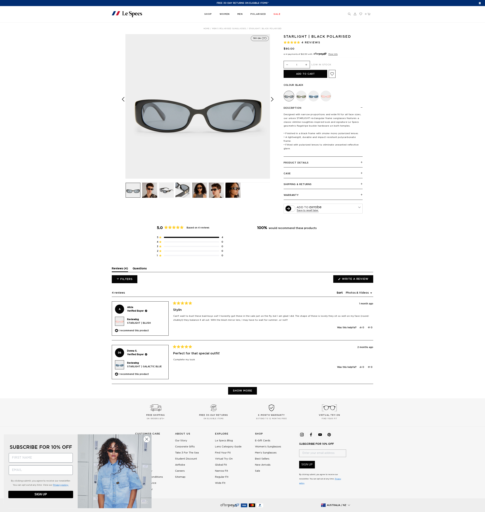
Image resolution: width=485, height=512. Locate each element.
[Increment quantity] (306, 65)
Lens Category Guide (228, 447)
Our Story (181, 440)
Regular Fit (221, 477)
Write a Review (357, 280)
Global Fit (221, 465)
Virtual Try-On (224, 459)
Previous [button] (123, 109)
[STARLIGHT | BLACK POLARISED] (289, 96)
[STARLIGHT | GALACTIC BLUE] (313, 96)
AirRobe (180, 465)
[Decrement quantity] (287, 65)
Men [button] (240, 14)
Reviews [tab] (120, 269)
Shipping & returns (298, 184)
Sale (257, 471)
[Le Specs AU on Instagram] (302, 435)
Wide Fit (220, 483)
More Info (333, 54)
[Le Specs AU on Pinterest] (329, 435)
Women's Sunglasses (268, 447)
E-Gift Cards (262, 440)
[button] (349, 14)
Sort (340, 293)
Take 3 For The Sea (187, 453)
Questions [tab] (140, 269)
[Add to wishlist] (332, 74)
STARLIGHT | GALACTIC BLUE (144, 366)
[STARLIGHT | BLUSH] (326, 96)
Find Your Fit (223, 453)
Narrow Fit (221, 471)
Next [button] (272, 109)
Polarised (258, 14)
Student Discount (186, 459)
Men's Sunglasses (266, 453)
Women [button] (225, 14)
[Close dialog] (146, 439)
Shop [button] (208, 14)
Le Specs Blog (224, 440)
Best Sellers (262, 459)
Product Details (296, 163)
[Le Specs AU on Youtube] (320, 435)
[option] (197, 106)
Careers (180, 471)
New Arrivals (263, 465)
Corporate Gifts (185, 447)
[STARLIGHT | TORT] (301, 96)
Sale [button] (277, 14)
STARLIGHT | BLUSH (139, 323)
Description (292, 108)
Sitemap (180, 477)
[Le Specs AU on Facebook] (311, 435)
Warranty (291, 195)
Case (287, 173)
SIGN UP (307, 464)
